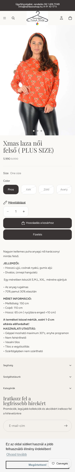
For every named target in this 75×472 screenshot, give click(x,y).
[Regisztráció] (66, 426)
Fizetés (37, 234)
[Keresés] (13, 18)
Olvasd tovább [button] (16, 454)
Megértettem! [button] (38, 464)
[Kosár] (70, 18)
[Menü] (4, 18)
